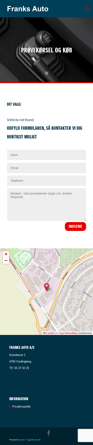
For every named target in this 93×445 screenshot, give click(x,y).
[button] (46, 287)
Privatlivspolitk (21, 406)
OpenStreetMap (68, 333)
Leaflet (50, 333)
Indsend (75, 226)
